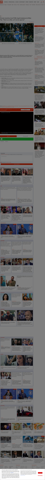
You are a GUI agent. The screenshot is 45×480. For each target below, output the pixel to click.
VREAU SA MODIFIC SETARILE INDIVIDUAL (40, 475)
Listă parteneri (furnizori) (22, 475)
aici (3, 476)
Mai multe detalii (11, 472)
